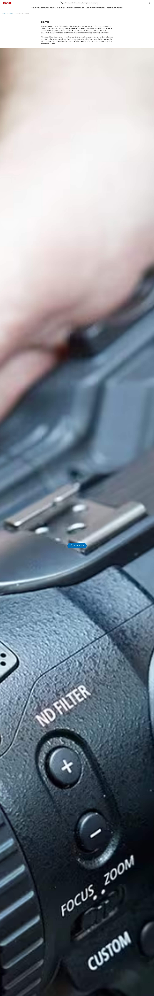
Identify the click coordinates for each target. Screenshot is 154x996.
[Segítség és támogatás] (123, 8)
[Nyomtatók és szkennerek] (84, 8)
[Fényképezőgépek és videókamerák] (56, 8)
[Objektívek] (65, 8)
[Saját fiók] (149, 3)
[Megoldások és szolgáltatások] (106, 8)
